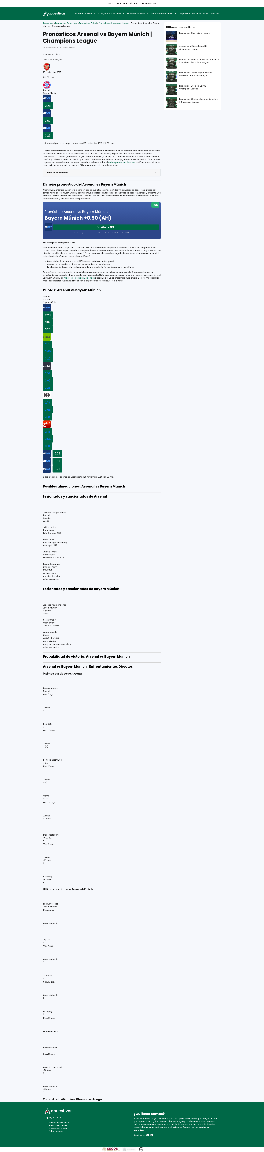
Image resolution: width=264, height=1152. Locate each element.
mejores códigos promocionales (79, 278)
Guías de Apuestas (136, 13)
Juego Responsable (58, 1128)
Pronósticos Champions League (194, 33)
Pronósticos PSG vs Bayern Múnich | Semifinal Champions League (196, 74)
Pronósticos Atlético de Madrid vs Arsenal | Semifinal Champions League (199, 61)
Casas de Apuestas (83, 13)
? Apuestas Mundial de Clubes (194, 13)
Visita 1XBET (105, 227)
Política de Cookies (58, 1125)
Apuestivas (48, 23)
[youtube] (147, 1135)
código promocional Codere (121, 162)
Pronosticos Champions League (114, 23)
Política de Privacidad (59, 1122)
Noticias (215, 13)
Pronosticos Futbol (88, 23)
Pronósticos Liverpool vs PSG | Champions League (193, 87)
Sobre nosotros (56, 1131)
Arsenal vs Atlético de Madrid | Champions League (193, 48)
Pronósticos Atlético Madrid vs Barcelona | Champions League (198, 100)
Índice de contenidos (57, 172)
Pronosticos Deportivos (66, 23)
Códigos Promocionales (109, 13)
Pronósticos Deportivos (163, 13)
